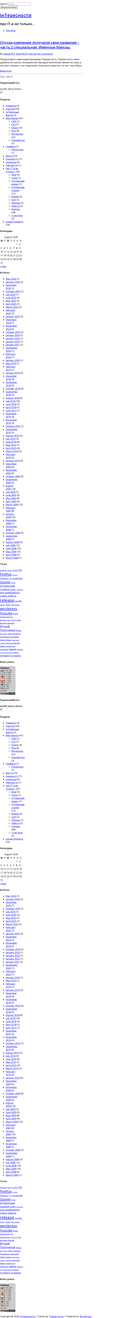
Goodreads (17, 578)
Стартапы (17, 215)
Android (3, 570)
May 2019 (11, 363)
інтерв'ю (5, 655)
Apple (9, 570)
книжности (10, 646)
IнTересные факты (12, 113)
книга (2, 646)
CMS (13, 121)
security (18, 601)
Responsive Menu (9, 7)
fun (10, 579)
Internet (32, 53)
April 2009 (11, 501)
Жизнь (19, 630)
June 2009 (11, 495)
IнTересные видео (18, 182)
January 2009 (10, 515)
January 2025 (13, 316)
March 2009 (12, 504)
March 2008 (12, 557)
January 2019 (13, 372)
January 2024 (13, 335)
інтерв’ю (16, 655)
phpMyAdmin (12, 592)
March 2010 (12, 451)
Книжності (11, 159)
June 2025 (11, 297)
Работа (15, 206)
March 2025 (12, 307)
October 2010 (13, 426)
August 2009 (9, 487)
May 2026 (11, 278)
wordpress (8, 608)
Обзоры (15, 202)
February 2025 (10, 312)
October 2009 (13, 476)
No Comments (45, 53)
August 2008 (12, 542)
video (8, 604)
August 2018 (12, 398)
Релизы (15, 209)
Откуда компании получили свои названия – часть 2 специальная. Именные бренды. (39, 44)
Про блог (11, 30)
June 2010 (11, 441)
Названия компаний (9, 637)
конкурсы (11, 162)
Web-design (12, 118)
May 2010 (11, 445)
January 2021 (13, 344)
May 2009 (11, 498)
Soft (13, 199)
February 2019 (10, 368)
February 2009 (10, 509)
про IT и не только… (12, 170)
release (7, 600)
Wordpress (17, 134)
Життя (9, 155)
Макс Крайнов (14, 634)
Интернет (4, 634)
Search (3, 3)
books (14, 570)
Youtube (6, 613)
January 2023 (13, 338)
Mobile (15, 196)
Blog (13, 174)
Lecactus (19, 590)
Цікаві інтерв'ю (14, 221)
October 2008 (13, 532)
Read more (6, 71)
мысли (12, 649)
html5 (13, 583)
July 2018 (10, 401)
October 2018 (13, 388)
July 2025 (10, 294)
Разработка (18, 140)
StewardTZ (9, 53)
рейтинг (20, 650)
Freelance (11, 105)
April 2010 (11, 448)
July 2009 (10, 492)
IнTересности (15, 15)
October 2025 (13, 291)
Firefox (6, 574)
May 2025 (11, 300)
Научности (12, 165)
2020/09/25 (22, 53)
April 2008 (11, 554)
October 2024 (13, 332)
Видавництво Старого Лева (10, 620)
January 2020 (13, 360)
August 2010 (12, 435)
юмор (16, 652)
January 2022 (13, 341)
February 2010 (10, 456)
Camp (14, 177)
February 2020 (10, 356)
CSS (13, 124)
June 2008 (11, 548)
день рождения (13, 643)
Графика (10, 146)
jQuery (15, 127)
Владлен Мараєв (7, 623)
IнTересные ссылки (18, 189)
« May (3, 266)
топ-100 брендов (6, 653)
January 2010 (13, 460)
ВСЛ (11, 617)
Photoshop (17, 149)
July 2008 (10, 545)
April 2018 (11, 407)
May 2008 (11, 551)
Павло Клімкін (6, 640)
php (2, 592)
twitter (2, 605)
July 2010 (10, 438)
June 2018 (11, 404)
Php (13, 130)
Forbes (14, 575)
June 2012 (11, 410)
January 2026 (13, 282)
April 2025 (11, 304)
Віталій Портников (7, 628)
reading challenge (8, 596)
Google (5, 582)
